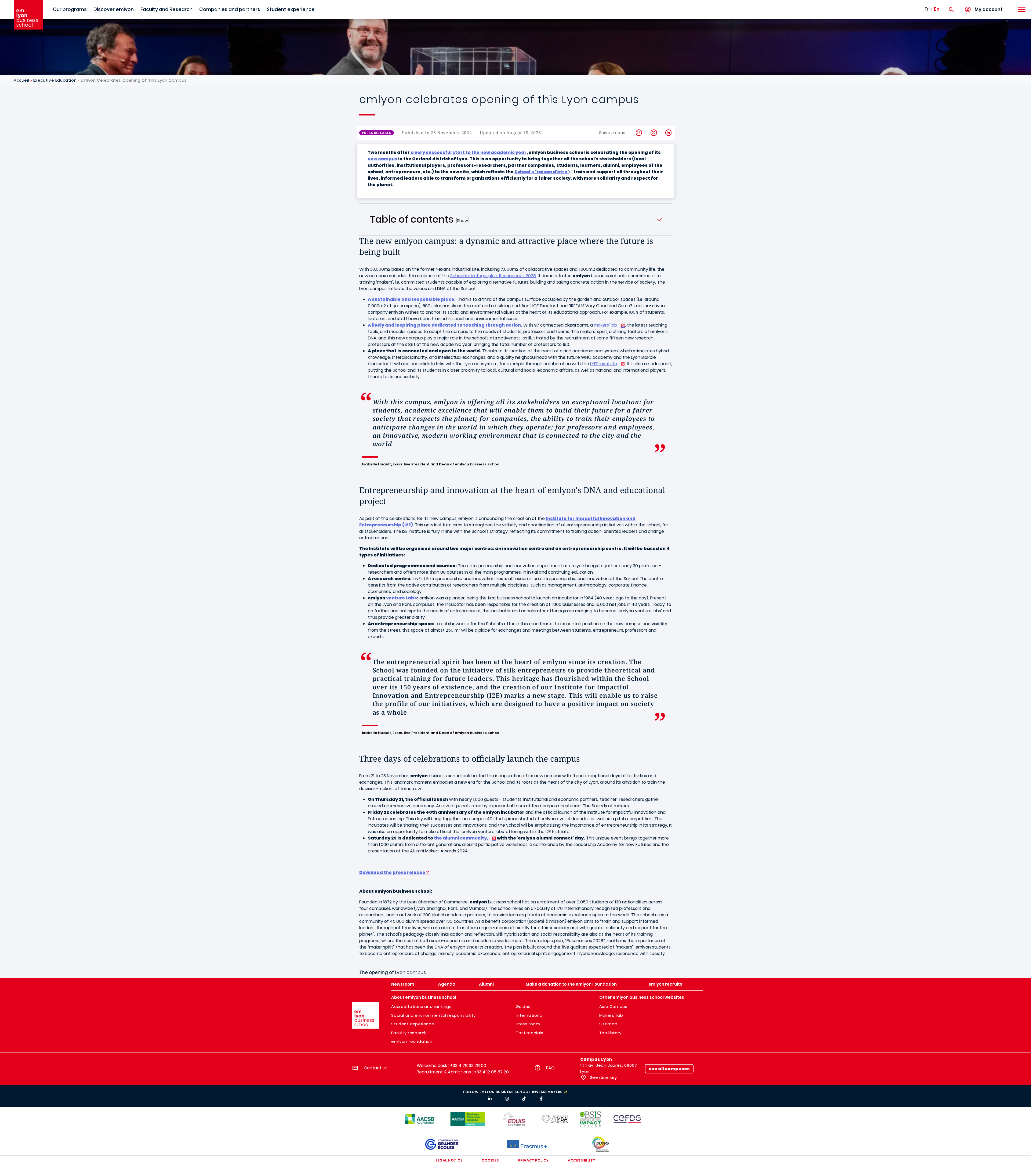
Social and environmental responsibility (433, 1015)
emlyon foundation (411, 1041)
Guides (523, 1006)
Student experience (291, 9)
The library (610, 1033)
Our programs (70, 9)
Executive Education (55, 80)
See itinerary (603, 1077)
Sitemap (608, 1024)
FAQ (550, 1068)
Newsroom (402, 984)
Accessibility (581, 1160)
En (936, 9)
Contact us (375, 1068)
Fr (927, 9)
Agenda (446, 984)
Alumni (486, 984)
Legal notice (449, 1160)
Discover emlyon (113, 9)
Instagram (639, 132)
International (529, 1015)
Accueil (21, 80)
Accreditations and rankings (421, 1006)
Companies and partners (229, 9)
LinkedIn (668, 132)
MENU (1019, 5)
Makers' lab (611, 1015)
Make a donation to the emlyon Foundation (571, 984)
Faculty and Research (166, 9)
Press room (528, 1024)
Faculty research (409, 1033)
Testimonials (529, 1033)
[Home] (28, 15)
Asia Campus (613, 1006)
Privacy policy (533, 1160)
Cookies (490, 1160)
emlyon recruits (665, 984)
